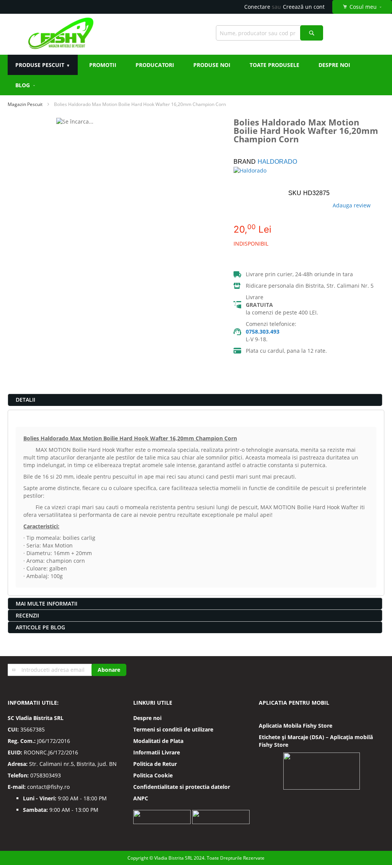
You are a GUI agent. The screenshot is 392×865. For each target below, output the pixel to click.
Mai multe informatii (46, 603)
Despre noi (147, 718)
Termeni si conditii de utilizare (173, 729)
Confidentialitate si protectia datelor (181, 786)
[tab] (195, 400)
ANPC (140, 798)
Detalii (25, 399)
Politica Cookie (153, 775)
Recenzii (27, 615)
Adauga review (352, 205)
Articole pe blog (40, 627)
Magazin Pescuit (25, 104)
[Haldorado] (256, 178)
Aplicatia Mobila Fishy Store (295, 725)
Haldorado (277, 161)
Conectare (257, 6)
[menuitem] (26, 85)
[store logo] (61, 34)
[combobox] (269, 33)
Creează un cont (304, 6)
